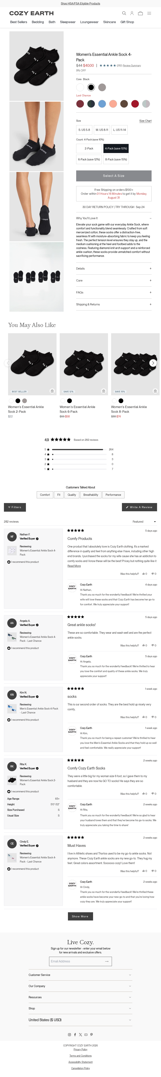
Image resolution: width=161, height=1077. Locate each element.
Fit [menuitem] (58, 494)
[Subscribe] (106, 961)
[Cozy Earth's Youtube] (86, 1034)
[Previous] (8, 363)
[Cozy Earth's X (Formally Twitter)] (80, 1034)
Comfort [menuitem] (45, 494)
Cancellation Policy (80, 1068)
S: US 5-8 (84, 129)
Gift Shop (127, 22)
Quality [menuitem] (72, 494)
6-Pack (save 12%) (89, 159)
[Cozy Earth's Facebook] (75, 1034)
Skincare (109, 22)
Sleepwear (68, 22)
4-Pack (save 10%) (116, 148)
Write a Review (143, 508)
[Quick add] (52, 391)
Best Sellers (18, 22)
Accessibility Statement (81, 1062)
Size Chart (145, 120)
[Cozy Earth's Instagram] (69, 1034)
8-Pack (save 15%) (116, 159)
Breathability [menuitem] (90, 494)
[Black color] (18, 400)
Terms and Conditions (81, 1055)
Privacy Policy (80, 1049)
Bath (52, 22)
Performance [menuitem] (113, 494)
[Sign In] (132, 13)
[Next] (153, 363)
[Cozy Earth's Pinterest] (91, 1034)
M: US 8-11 (102, 129)
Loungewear (89, 22)
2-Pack (89, 148)
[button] (124, 13)
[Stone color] (24, 400)
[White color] (11, 400)
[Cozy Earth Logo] (31, 13)
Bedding (38, 22)
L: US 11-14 (119, 129)
